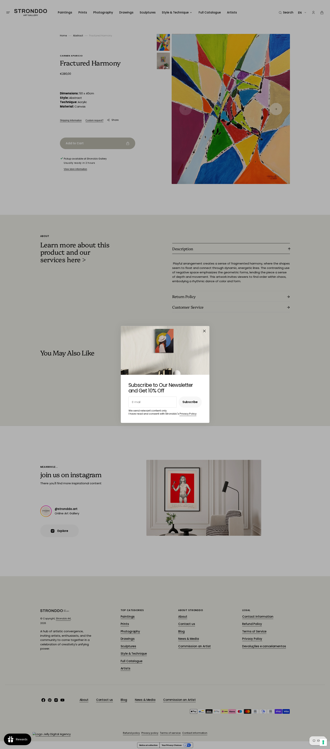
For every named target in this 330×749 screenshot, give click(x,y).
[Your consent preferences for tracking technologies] (323, 742)
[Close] (204, 331)
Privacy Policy (188, 414)
